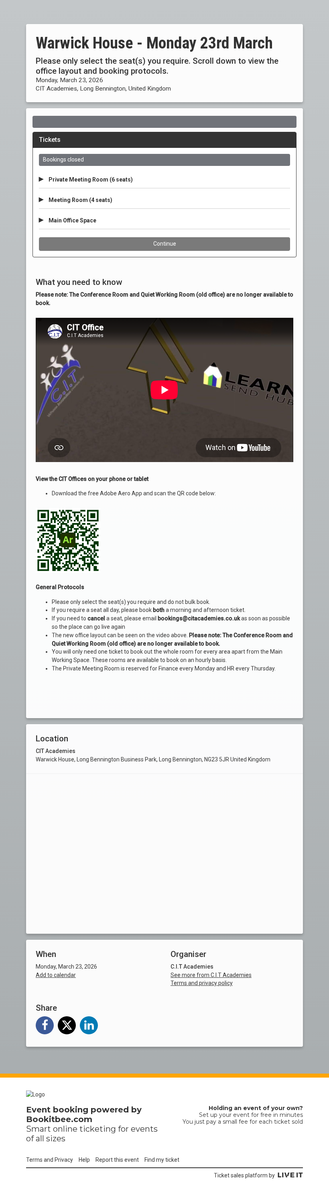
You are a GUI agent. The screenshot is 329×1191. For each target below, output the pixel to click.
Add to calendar (56, 975)
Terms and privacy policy (202, 983)
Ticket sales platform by (244, 1175)
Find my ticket (161, 1160)
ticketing (97, 1129)
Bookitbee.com (59, 1119)
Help (84, 1160)
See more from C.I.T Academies (211, 975)
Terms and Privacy (49, 1160)
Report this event (117, 1160)
